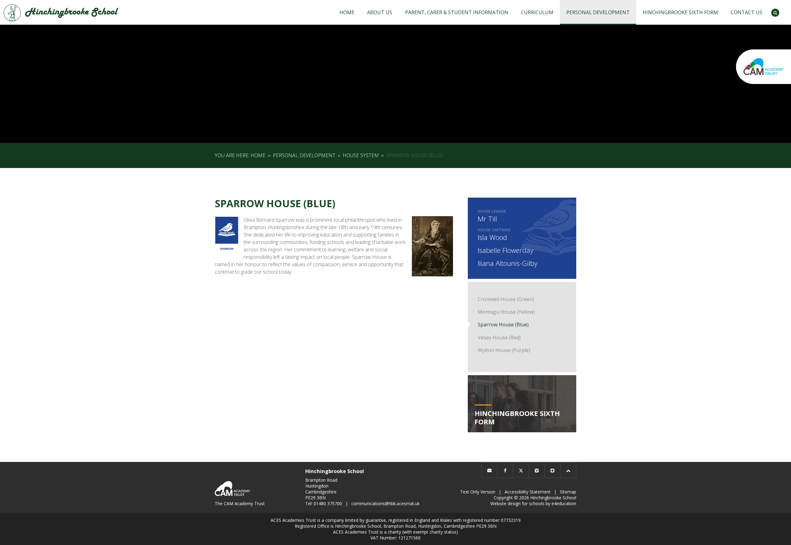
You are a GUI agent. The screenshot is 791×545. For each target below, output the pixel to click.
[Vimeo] (536, 470)
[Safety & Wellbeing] (552, 470)
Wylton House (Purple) (504, 350)
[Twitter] (521, 470)
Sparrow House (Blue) (415, 155)
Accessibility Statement (528, 492)
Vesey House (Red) (499, 337)
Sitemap (568, 492)
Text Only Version (477, 492)
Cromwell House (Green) (506, 299)
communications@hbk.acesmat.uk (385, 503)
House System (361, 155)
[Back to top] (568, 470)
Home (258, 155)
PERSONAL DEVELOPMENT (304, 155)
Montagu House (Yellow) (506, 311)
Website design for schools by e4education (533, 503)
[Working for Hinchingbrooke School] (489, 470)
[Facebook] (505, 470)
